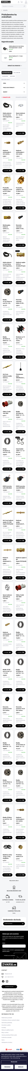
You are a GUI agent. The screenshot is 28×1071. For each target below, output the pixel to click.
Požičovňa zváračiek (6, 1037)
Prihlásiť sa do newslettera (9, 955)
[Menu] (26, 2)
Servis (3, 1040)
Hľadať (24, 6)
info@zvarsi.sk (19, 1009)
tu (19, 1058)
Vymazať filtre (6, 97)
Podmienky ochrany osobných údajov (11, 1020)
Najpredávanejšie (7, 72)
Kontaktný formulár (9, 986)
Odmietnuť (7, 1067)
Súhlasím (20, 1067)
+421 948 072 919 (14, 1011)
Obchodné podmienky (7, 1022)
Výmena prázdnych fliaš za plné (9, 1035)
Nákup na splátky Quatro (8, 1030)
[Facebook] (3, 981)
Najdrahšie (5, 76)
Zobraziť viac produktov (14, 65)
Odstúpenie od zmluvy (7, 1042)
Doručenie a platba (6, 1025)
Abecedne (12, 76)
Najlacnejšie (17, 72)
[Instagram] (6, 981)
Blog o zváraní (5, 1032)
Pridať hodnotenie (8, 923)
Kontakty (4, 1027)
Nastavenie (14, 1062)
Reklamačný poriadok (7, 1017)
